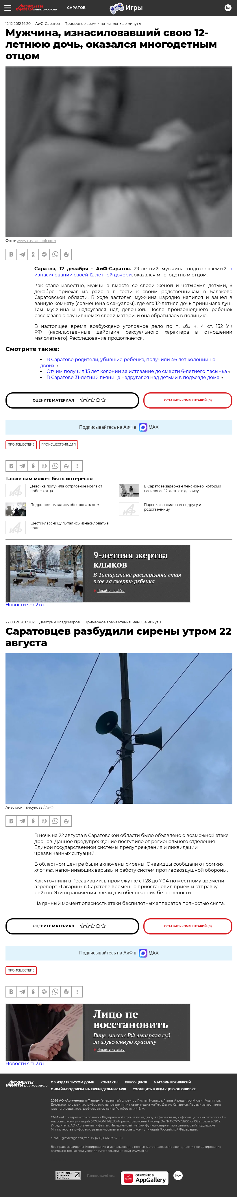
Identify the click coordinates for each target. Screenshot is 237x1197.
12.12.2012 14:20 (18, 23)
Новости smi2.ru (24, 604)
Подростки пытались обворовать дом (64, 505)
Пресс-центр (136, 1082)
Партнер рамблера (100, 1175)
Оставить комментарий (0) (188, 400)
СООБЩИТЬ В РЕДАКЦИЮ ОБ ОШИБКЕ (164, 1089)
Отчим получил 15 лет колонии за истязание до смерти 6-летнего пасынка (137, 371)
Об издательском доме (72, 1082)
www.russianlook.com (36, 241)
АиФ (49, 807)
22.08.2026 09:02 (20, 622)
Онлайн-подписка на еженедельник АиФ (88, 1089)
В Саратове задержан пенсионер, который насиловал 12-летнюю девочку (182, 488)
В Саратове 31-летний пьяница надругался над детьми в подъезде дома (133, 377)
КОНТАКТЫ (109, 1082)
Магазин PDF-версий (172, 1082)
